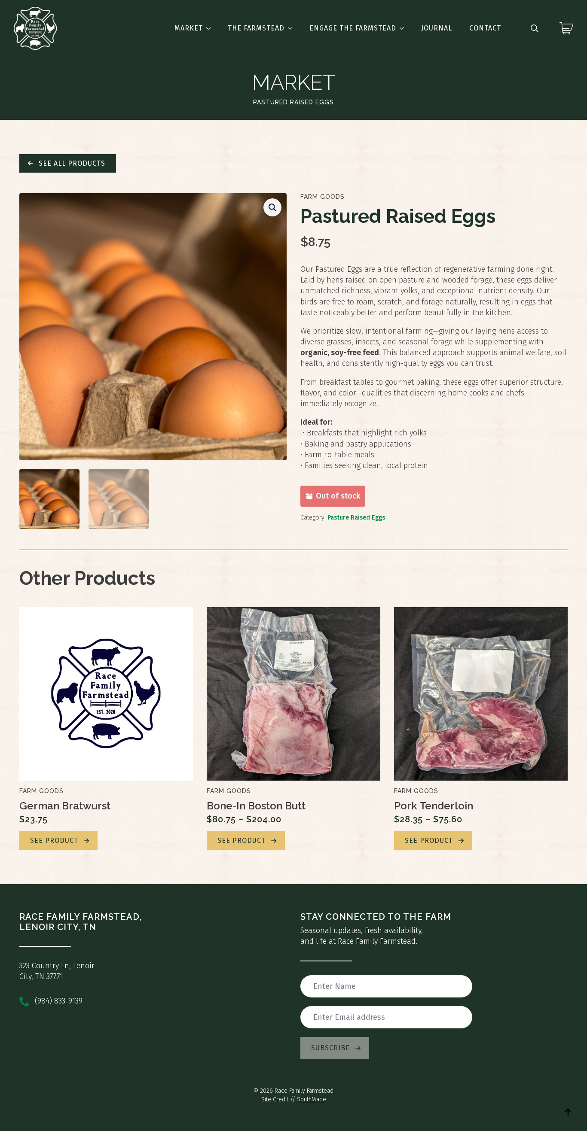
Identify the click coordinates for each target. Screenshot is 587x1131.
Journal (436, 28)
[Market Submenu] (211, 28)
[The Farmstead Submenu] (292, 28)
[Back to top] (568, 1112)
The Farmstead (256, 28)
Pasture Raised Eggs (356, 517)
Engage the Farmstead (352, 28)
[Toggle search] (534, 28)
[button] (272, 207)
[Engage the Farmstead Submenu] (404, 28)
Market (188, 28)
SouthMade (311, 1099)
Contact (485, 28)
